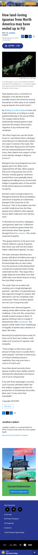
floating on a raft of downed (16, 110)
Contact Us (8, 528)
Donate (31, 3)
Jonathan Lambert (10, 422)
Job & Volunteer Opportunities (14, 532)
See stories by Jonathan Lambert (15, 435)
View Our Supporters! (19, 491)
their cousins (19, 233)
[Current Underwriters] (19, 465)
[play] (3, 552)
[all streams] (35, 552)
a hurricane (23, 322)
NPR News (7, 406)
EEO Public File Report (11, 519)
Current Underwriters (19, 486)
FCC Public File (9, 523)
